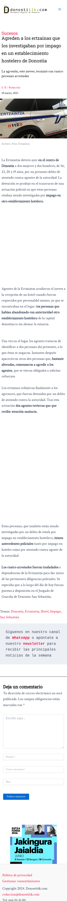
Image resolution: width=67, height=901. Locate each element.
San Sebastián (9, 617)
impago (55, 611)
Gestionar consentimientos (21, 881)
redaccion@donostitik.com (20, 894)
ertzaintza (32, 611)
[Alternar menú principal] (59, 9)
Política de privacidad (17, 875)
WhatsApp (21, 638)
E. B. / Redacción (11, 87)
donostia (17, 611)
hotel (45, 611)
